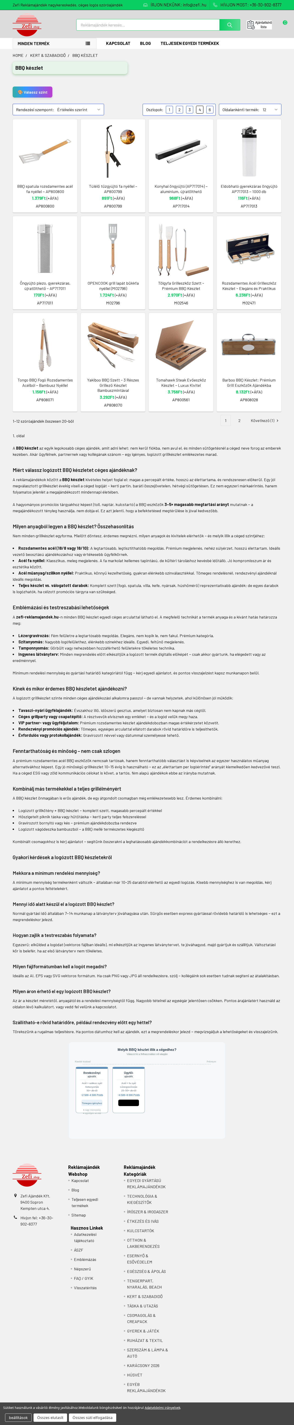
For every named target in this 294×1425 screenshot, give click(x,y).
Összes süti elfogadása (93, 1417)
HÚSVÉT (134, 1374)
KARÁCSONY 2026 (143, 1365)
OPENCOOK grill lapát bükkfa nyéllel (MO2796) (113, 285)
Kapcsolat (118, 43)
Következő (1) (263, 420)
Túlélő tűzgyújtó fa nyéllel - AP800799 (113, 189)
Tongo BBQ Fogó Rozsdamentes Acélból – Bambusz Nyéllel (45, 382)
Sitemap (78, 1214)
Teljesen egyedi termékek (190, 43)
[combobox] (158, 25)
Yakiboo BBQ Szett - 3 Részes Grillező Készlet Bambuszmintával (113, 385)
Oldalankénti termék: (240, 109)
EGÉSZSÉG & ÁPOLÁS (146, 1271)
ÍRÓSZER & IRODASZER (147, 1211)
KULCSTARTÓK (140, 1230)
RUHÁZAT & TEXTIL (145, 1340)
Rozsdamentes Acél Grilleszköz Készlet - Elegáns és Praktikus (249, 285)
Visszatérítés (85, 1287)
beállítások (18, 1417)
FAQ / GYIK (83, 1278)
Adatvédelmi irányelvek (162, 1407)
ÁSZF (78, 1249)
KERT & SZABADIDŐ (145, 1296)
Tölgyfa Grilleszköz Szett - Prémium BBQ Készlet (181, 285)
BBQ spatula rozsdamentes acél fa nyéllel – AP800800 (45, 189)
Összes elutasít (50, 1417)
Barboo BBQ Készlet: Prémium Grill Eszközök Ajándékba (249, 382)
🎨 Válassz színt (33, 92)
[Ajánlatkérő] (263, 24)
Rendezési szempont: (35, 109)
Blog (145, 43)
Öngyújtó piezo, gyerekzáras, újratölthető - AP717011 (45, 285)
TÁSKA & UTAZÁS (142, 1305)
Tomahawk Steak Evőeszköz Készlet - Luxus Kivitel (181, 382)
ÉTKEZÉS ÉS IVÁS (143, 1221)
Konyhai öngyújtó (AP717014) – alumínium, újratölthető (181, 189)
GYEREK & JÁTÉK (143, 1330)
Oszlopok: (154, 109)
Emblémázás (85, 1259)
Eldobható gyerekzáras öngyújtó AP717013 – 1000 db (249, 189)
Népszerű (82, 1268)
